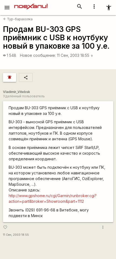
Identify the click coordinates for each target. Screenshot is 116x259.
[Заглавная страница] (31, 4)
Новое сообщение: (38, 55)
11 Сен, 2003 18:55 (75, 55)
